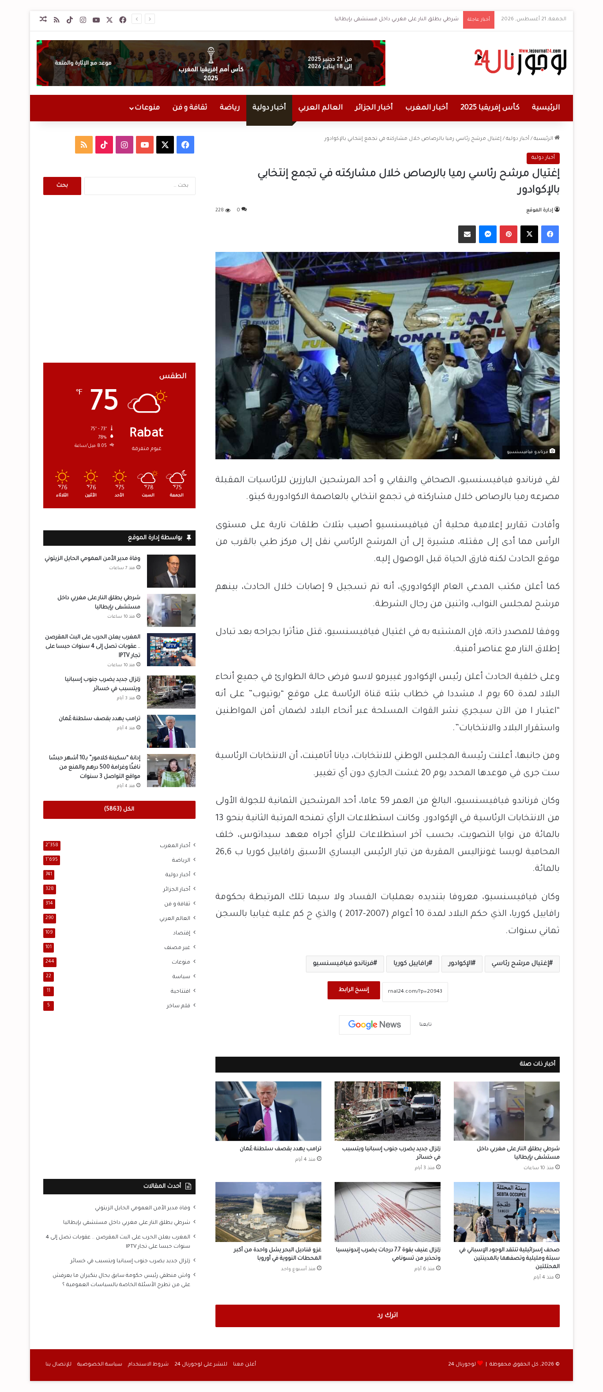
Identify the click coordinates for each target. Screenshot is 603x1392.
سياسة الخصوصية (99, 1365)
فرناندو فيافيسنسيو (343, 964)
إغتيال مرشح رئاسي (520, 964)
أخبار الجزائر (374, 108)
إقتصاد (181, 934)
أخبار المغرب (426, 108)
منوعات (147, 108)
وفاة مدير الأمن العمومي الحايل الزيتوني (92, 559)
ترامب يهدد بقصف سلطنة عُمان (280, 1149)
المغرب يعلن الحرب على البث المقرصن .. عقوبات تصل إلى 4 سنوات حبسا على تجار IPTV (92, 646)
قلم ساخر (178, 1006)
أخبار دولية (269, 108)
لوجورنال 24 (462, 1365)
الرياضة (181, 861)
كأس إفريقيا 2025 (490, 108)
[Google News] (375, 1025)
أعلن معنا (244, 1365)
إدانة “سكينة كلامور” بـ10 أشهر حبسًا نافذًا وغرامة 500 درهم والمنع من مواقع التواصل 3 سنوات (94, 767)
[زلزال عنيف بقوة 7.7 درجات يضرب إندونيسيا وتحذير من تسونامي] (388, 1212)
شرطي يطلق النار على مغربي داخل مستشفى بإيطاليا (397, 20)
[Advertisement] (119, 279)
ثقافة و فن (190, 108)
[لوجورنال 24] (519, 62)
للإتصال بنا (58, 1365)
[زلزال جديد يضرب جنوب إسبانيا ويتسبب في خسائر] (388, 1111)
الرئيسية (546, 108)
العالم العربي (320, 108)
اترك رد (387, 1316)
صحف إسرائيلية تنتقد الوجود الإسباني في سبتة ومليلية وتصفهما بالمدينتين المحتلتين (509, 1258)
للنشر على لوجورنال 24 (200, 1365)
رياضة (230, 108)
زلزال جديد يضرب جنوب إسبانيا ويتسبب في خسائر (130, 1261)
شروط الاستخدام (148, 1365)
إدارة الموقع (539, 210)
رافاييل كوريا (411, 964)
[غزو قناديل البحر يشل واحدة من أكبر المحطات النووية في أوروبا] (268, 1212)
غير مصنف (177, 948)
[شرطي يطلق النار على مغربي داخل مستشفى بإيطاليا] (507, 1111)
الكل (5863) (119, 810)
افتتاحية (180, 992)
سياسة (181, 977)
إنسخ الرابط (354, 990)
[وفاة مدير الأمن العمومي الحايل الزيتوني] (171, 571)
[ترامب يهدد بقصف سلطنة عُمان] (268, 1111)
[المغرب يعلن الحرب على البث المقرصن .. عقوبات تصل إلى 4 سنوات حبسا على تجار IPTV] (171, 649)
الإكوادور (460, 964)
